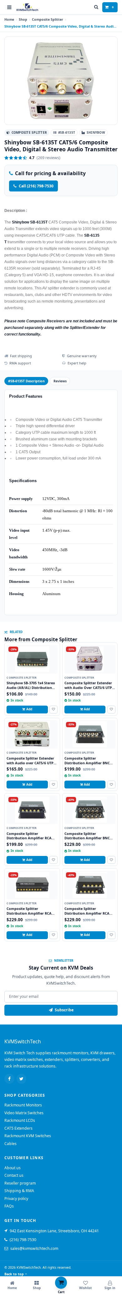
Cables (10, 1143)
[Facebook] (9, 1079)
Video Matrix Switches (23, 1113)
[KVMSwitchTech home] (27, 7)
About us (12, 1167)
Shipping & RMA (19, 1190)
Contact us (13, 1175)
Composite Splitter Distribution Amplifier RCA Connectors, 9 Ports (86, 913)
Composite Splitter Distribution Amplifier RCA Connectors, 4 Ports (29, 838)
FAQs (9, 1206)
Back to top (14, 1274)
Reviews (60, 381)
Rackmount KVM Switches (27, 1135)
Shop (23, 19)
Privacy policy (16, 1198)
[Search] (96, 7)
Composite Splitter (47, 19)
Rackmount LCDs (19, 1120)
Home (9, 19)
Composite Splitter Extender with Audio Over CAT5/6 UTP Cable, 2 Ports (88, 687)
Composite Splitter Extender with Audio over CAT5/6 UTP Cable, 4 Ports (30, 763)
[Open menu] (9, 7)
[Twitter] (22, 1079)
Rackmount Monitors (23, 1105)
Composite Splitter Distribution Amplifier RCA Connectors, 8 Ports (29, 913)
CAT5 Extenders (18, 1128)
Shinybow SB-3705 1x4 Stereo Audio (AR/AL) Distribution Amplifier (31, 687)
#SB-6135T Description (26, 381)
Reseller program (20, 1183)
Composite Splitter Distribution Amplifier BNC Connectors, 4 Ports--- (87, 763)
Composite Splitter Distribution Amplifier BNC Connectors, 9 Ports (87, 838)
